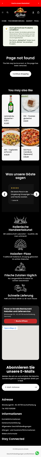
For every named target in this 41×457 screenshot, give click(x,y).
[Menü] (2, 12)
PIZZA (36, 21)
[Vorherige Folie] (2, 3)
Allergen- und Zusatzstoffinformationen (18, 430)
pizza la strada (23, 449)
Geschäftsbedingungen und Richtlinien (20, 454)
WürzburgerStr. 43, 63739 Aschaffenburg (19, 405)
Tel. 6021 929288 (8, 408)
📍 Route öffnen (21, 321)
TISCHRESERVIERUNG (16, 21)
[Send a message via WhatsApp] (37, 453)
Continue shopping (20, 74)
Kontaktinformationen (11, 419)
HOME (4, 21)
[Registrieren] (35, 387)
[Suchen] (7, 12)
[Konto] (33, 12)
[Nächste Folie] (38, 3)
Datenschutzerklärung (11, 423)
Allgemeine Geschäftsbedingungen (16, 426)
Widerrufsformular (9, 433)
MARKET (29, 21)
